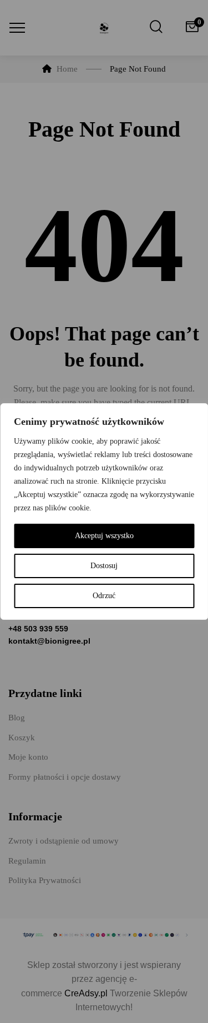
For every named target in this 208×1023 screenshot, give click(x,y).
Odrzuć (104, 595)
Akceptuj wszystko (104, 535)
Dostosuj (104, 565)
